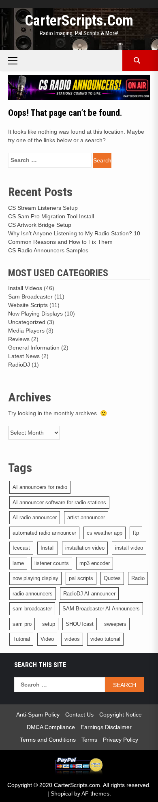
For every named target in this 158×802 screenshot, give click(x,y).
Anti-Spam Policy (38, 714)
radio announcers (33, 594)
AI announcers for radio (40, 487)
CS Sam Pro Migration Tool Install (51, 216)
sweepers (115, 624)
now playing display (35, 578)
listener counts (51, 563)
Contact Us (79, 714)
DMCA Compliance (51, 727)
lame (18, 563)
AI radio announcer (35, 517)
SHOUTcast (80, 624)
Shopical (62, 793)
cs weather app (104, 533)
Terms (89, 739)
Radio (138, 578)
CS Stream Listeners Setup (43, 208)
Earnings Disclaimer (106, 727)
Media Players (26, 330)
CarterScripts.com (79, 20)
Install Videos (25, 288)
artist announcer (86, 517)
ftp (136, 533)
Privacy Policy (120, 739)
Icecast (21, 548)
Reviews (19, 339)
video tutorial (105, 639)
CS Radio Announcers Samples (48, 250)
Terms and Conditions (48, 739)
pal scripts (81, 578)
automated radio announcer (44, 533)
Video (47, 639)
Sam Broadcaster (30, 296)
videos (72, 639)
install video (129, 548)
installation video (85, 548)
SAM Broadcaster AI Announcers (101, 609)
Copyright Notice (120, 714)
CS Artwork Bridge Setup (39, 225)
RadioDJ (19, 364)
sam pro (22, 624)
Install (48, 548)
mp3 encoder (94, 563)
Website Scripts (28, 305)
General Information (34, 347)
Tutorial (21, 639)
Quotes (112, 578)
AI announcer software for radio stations (59, 502)
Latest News (24, 356)
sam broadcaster (32, 609)
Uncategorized (26, 322)
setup (48, 624)
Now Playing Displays (35, 313)
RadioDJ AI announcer (89, 594)
